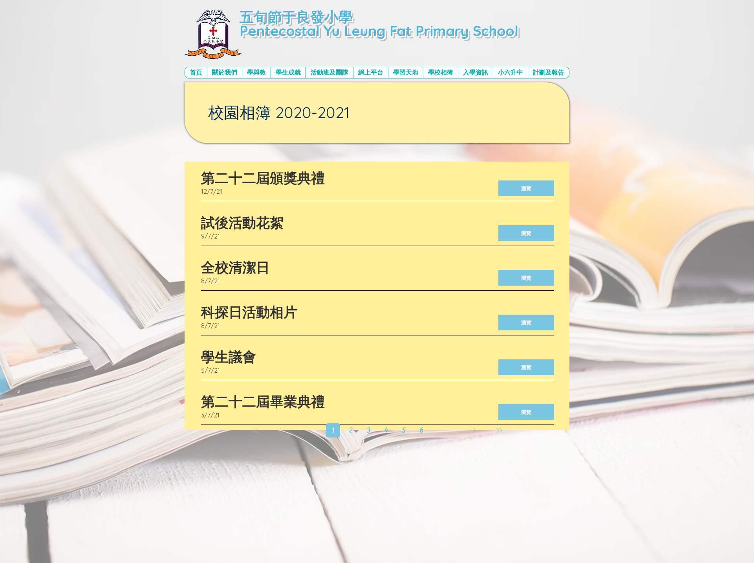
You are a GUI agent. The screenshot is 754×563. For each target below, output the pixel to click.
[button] (224, 72)
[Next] (474, 430)
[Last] (499, 430)
